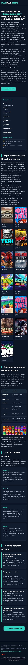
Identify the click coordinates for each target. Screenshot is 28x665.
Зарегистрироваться (15, 628)
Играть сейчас (9, 89)
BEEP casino (9, 3)
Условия (19, 651)
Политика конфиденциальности (9, 651)
